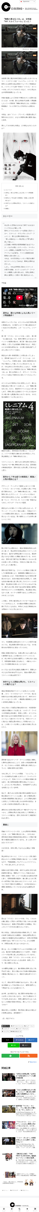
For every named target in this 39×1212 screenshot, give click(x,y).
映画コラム (6, 1026)
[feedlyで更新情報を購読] (10, 1056)
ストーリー (8, 190)
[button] (25, 1045)
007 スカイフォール (18, 1026)
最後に (7, 208)
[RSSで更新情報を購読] (28, 1056)
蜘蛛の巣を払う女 (16, 1031)
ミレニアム (6, 1031)
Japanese (25, 1)
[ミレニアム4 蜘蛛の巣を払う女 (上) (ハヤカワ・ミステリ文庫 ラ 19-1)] (19, 425)
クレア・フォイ (30, 1026)
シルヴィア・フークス (9, 1028)
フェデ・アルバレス (23, 1028)
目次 (16, 186)
